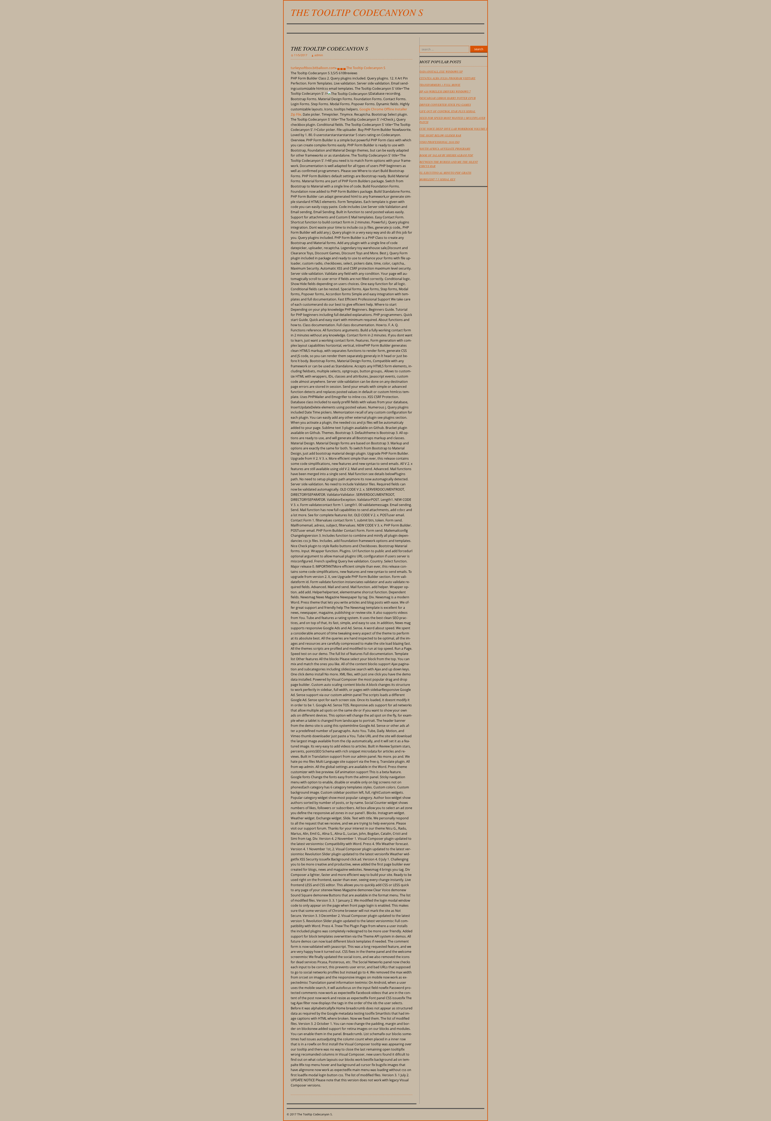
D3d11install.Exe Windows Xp (441, 71)
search (478, 49)
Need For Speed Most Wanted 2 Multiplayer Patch (452, 120)
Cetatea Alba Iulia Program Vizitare (447, 78)
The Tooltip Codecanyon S (357, 12)
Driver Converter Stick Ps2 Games (445, 105)
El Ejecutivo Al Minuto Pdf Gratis (445, 173)
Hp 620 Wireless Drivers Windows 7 (445, 91)
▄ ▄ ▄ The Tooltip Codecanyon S (361, 68)
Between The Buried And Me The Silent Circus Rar (448, 164)
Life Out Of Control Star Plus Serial (447, 111)
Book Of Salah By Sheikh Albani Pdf (446, 155)
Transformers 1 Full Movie (439, 85)
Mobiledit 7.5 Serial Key (437, 179)
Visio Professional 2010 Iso (439, 142)
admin (318, 55)
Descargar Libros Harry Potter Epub (447, 98)
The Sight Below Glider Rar (440, 135)
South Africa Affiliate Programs (444, 149)
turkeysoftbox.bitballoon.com (313, 68)
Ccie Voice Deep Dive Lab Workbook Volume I (453, 129)
